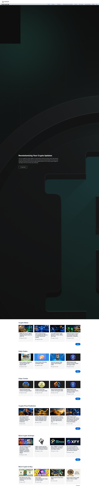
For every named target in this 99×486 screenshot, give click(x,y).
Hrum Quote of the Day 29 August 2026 (41, 363)
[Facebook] (2, 4)
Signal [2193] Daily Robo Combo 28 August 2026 (57, 390)
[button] (54, 4)
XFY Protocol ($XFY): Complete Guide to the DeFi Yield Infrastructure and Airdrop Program (73, 448)
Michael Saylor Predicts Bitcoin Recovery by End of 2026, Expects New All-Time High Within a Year (57, 419)
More (78, 344)
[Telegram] (6, 4)
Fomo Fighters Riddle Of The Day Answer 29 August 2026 (26, 363)
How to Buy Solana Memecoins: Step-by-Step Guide (41, 479)
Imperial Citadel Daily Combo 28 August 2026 (25, 390)
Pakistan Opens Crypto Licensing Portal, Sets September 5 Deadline (72, 335)
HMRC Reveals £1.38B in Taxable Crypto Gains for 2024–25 (26, 335)
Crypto (53, 4)
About (93, 4)
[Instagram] (3, 4)
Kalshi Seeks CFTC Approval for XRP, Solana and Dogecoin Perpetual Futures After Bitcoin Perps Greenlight (73, 419)
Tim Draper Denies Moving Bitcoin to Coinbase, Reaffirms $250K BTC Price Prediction (25, 419)
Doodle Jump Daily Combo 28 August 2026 (41, 390)
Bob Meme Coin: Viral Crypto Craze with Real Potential (25, 479)
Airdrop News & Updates (68, 4)
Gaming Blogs (87, 4)
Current (75, 4)
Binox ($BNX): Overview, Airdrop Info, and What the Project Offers (57, 448)
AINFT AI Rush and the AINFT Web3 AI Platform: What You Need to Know (41, 448)
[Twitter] (5, 4)
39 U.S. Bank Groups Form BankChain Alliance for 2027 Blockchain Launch (41, 335)
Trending (58, 4)
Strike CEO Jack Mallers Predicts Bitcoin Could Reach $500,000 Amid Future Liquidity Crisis (41, 418)
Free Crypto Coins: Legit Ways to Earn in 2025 (73, 478)
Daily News (81, 4)
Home (49, 4)
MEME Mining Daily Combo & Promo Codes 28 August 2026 (72, 363)
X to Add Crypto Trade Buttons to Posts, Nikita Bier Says (57, 335)
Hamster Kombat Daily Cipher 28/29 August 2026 (56, 363)
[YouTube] (8, 4)
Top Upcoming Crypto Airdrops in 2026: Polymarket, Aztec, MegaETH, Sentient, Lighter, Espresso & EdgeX (25, 449)
